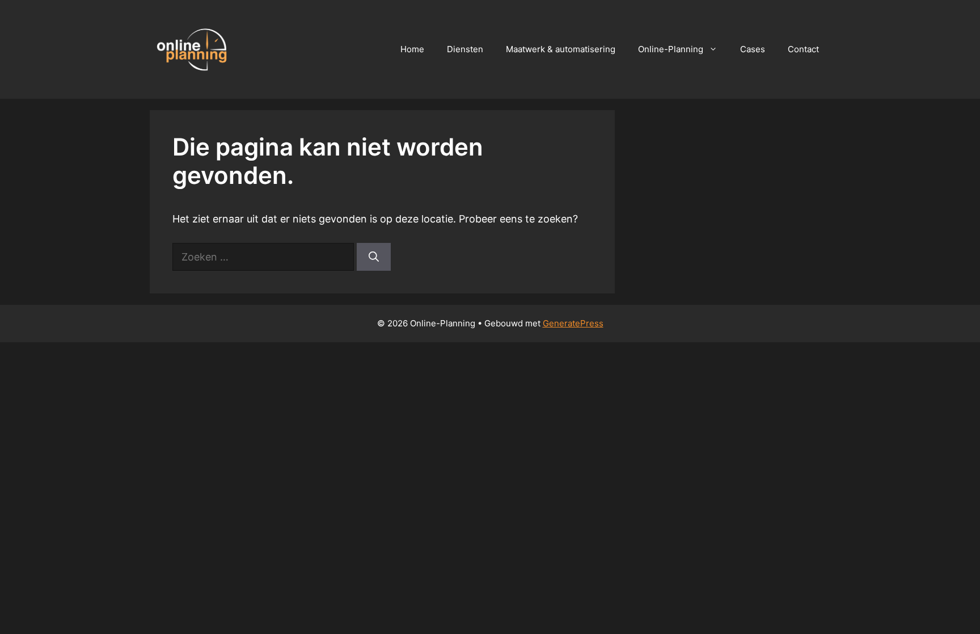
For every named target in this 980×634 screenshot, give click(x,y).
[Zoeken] (374, 257)
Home (412, 49)
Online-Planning (670, 49)
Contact (803, 49)
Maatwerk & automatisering (560, 49)
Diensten (465, 49)
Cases (752, 49)
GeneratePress (573, 323)
